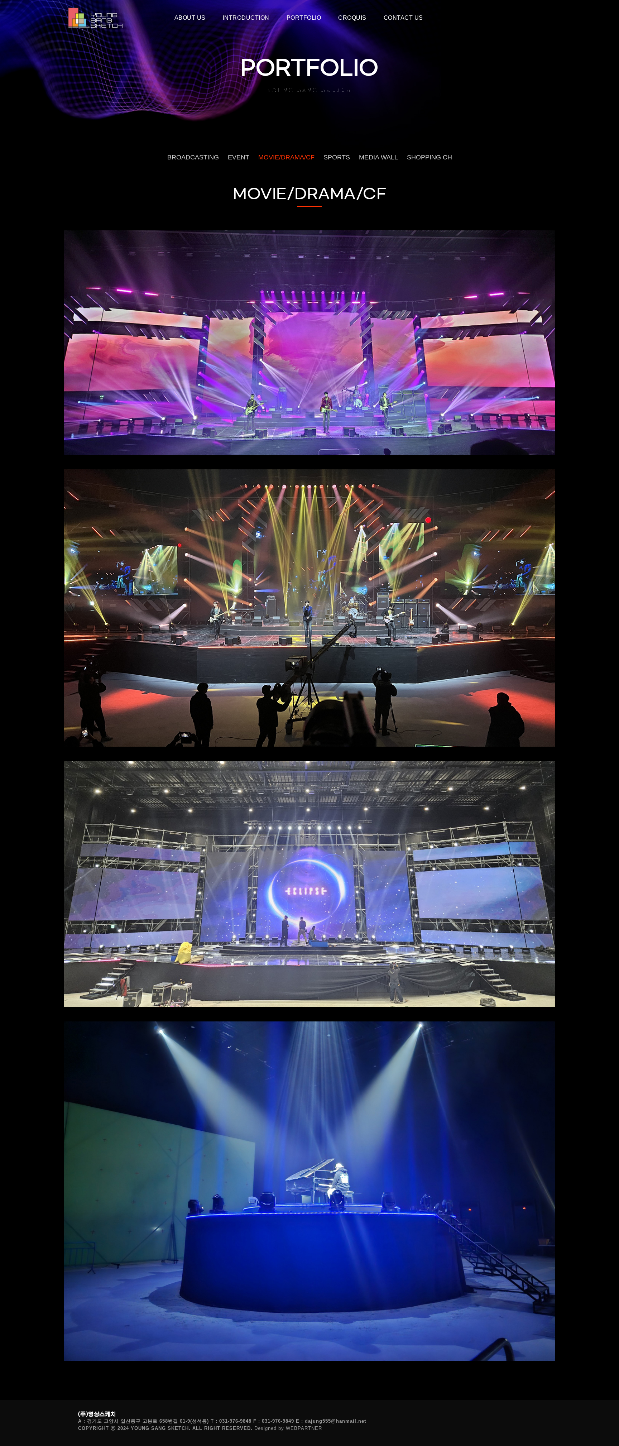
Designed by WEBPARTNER (288, 1428)
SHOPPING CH (429, 157)
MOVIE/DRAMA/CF (286, 157)
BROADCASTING (193, 157)
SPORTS (336, 157)
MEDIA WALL (378, 157)
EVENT (238, 157)
